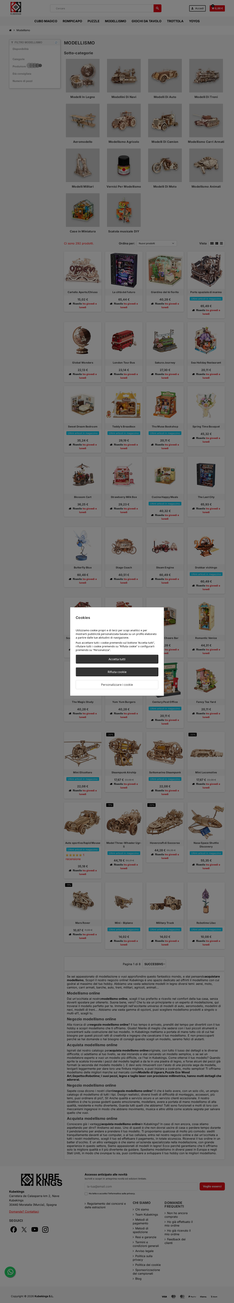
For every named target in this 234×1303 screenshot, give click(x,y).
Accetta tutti (117, 659)
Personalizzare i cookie (117, 685)
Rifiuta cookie (117, 672)
